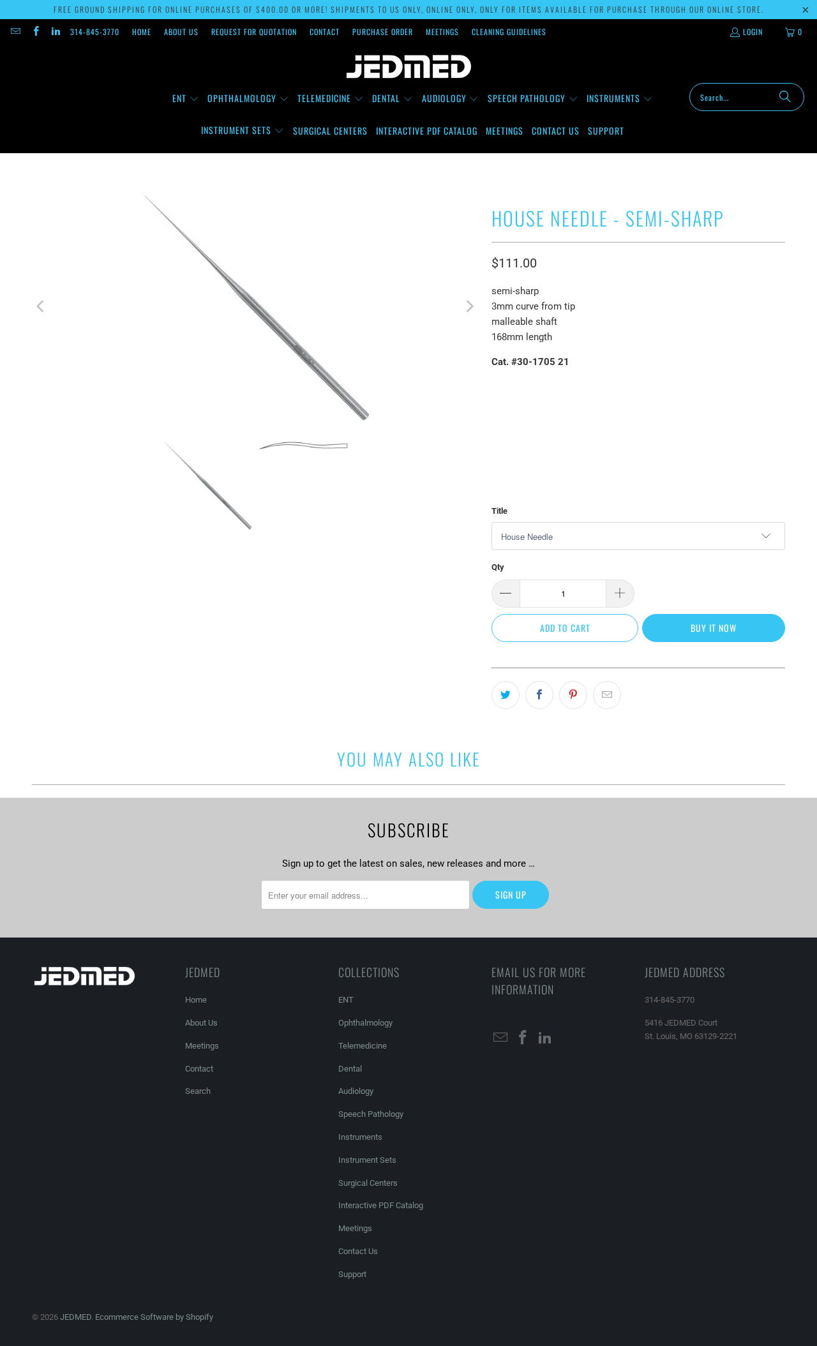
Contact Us (358, 1251)
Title (499, 511)
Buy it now (714, 627)
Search (198, 1091)
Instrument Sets (367, 1160)
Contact (325, 31)
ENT (346, 1000)
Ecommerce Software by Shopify (154, 1317)
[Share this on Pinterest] (573, 695)
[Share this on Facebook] (539, 695)
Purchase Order (382, 31)
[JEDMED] (408, 67)
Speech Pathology (370, 1114)
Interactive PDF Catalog (380, 1205)
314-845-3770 (94, 31)
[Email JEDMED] (15, 31)
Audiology (355, 1091)
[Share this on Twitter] (505, 695)
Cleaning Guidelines (509, 31)
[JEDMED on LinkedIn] (55, 31)
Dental (350, 1068)
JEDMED (75, 1317)
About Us (181, 31)
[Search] (785, 97)
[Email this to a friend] (607, 695)
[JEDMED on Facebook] (34, 31)
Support (352, 1274)
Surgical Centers (368, 1183)
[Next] (469, 306)
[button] (185, 99)
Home (141, 31)
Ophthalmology (365, 1023)
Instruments (360, 1137)
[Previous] (41, 306)
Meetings (442, 31)
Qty (497, 567)
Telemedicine (362, 1046)
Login (753, 31)
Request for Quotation (254, 31)
